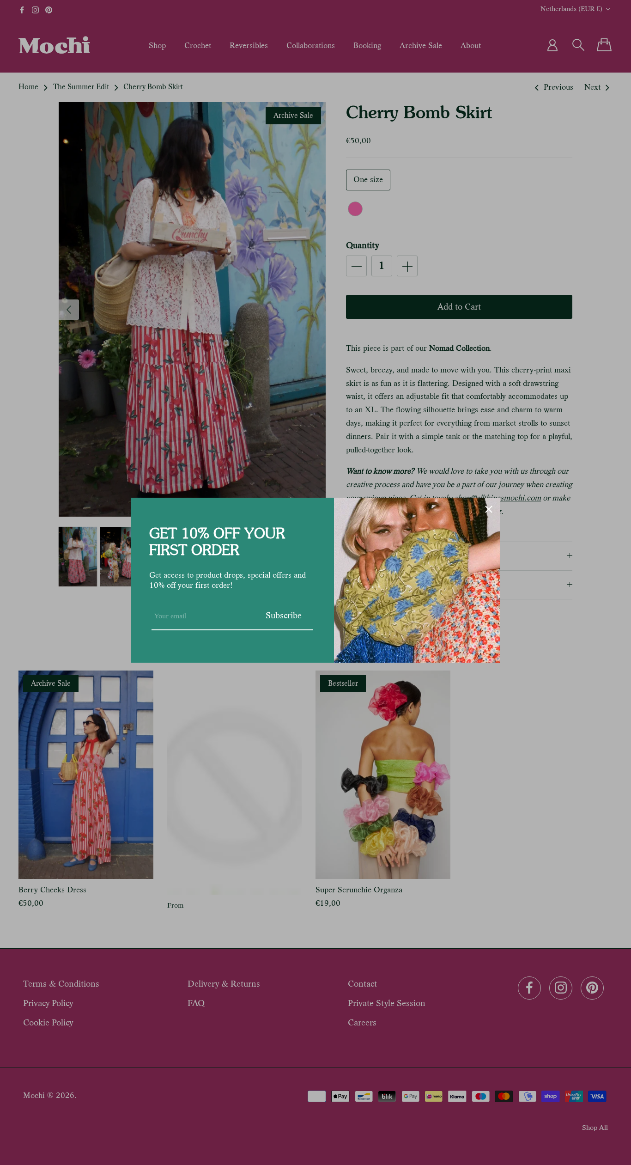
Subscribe (284, 615)
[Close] (489, 509)
